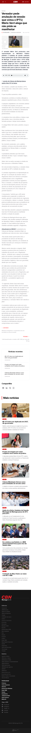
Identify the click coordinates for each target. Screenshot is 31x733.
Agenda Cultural (5, 656)
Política (4, 419)
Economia (4, 622)
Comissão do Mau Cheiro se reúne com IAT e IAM (14, 574)
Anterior (5, 327)
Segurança (4, 645)
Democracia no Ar (6, 672)
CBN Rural (4, 670)
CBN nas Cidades (6, 611)
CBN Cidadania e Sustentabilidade (10, 661)
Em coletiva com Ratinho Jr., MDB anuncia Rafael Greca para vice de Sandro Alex (14, 543)
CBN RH (3, 668)
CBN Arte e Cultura (6, 658)
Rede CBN (4, 640)
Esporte (3, 627)
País (3, 633)
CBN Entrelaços (5, 663)
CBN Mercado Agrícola (7, 667)
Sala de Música (5, 677)
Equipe (3, 692)
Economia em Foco (6, 674)
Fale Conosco (5, 697)
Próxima (25, 336)
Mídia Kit (4, 699)
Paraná (3, 634)
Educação (4, 624)
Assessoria (4, 608)
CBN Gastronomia (6, 665)
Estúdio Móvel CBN (6, 629)
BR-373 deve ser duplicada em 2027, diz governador (14, 357)
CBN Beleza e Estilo (6, 659)
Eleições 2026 (5, 625)
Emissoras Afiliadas (7, 688)
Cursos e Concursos (6, 620)
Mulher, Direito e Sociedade (8, 676)
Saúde (3, 643)
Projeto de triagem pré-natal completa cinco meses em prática (15, 365)
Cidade (3, 615)
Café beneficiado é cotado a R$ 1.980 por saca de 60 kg (15, 340)
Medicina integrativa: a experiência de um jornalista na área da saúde (13, 331)
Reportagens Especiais (7, 642)
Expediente (5, 693)
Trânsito (4, 651)
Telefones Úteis (6, 695)
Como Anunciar (6, 684)
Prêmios (4, 683)
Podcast (4, 636)
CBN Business (5, 609)
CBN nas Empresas (6, 613)
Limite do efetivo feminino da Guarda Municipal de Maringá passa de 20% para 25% (15, 511)
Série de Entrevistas (6, 647)
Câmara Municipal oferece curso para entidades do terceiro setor (14, 373)
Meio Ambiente (5, 631)
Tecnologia (4, 649)
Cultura (3, 618)
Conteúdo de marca (6, 617)
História (4, 686)
